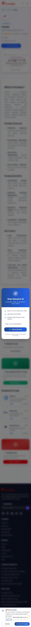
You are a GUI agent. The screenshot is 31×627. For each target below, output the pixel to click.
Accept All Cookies (22, 624)
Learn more (9, 620)
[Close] (26, 291)
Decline (7, 624)
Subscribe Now (17, 329)
